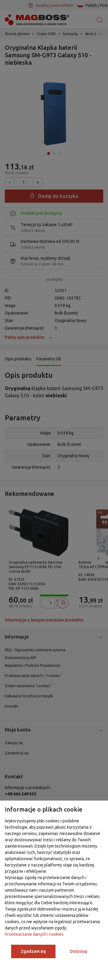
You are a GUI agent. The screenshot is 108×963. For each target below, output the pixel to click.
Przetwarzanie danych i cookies (34, 934)
